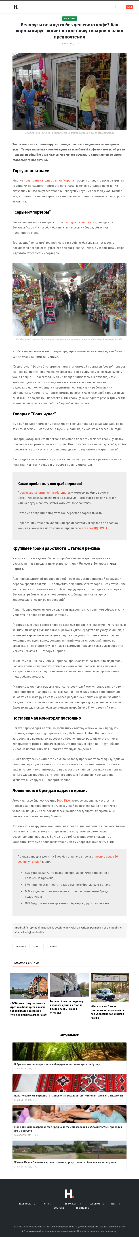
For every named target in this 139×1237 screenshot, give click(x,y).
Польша (52, 946)
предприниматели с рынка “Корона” (49, 180)
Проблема (69, 19)
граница (21, 946)
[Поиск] (118, 6)
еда (36, 946)
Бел (129, 6)
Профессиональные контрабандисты (44, 492)
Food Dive (63, 800)
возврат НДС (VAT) (94, 528)
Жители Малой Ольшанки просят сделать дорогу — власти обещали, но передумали (65, 1162)
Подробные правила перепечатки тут (97, 1231)
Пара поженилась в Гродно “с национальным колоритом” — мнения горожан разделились (69, 1095)
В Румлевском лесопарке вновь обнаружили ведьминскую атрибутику (57, 1064)
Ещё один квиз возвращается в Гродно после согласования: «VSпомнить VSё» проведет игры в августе (68, 1129)
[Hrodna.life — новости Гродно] (16, 7)
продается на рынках (81, 222)
